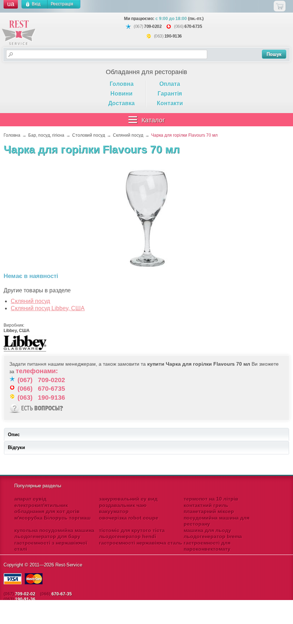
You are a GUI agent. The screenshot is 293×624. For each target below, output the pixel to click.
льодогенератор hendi (127, 536)
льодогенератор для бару (47, 536)
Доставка (121, 103)
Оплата (169, 84)
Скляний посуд (30, 301)
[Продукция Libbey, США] (25, 352)
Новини (121, 94)
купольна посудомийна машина (54, 530)
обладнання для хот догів (47, 511)
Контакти (170, 103)
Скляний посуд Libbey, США (48, 308)
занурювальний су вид (128, 499)
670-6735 (193, 26)
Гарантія (170, 94)
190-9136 (173, 36)
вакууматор (114, 511)
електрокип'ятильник (41, 505)
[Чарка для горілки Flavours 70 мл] (146, 218)
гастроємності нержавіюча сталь (140, 543)
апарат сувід (30, 499)
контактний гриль (206, 505)
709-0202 (153, 26)
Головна (122, 84)
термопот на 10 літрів (211, 499)
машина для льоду (207, 530)
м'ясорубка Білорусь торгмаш (52, 518)
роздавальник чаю (122, 505)
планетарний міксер (209, 511)
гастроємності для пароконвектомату (207, 546)
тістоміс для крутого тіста (132, 530)
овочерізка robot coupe (128, 518)
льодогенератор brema (213, 536)
